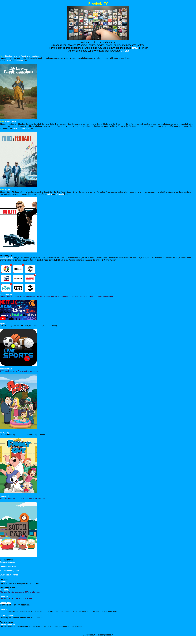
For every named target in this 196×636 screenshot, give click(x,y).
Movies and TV (6, 294)
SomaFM (3, 609)
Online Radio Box (7, 616)
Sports (2, 323)
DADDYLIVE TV (6, 258)
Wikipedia (19, 60)
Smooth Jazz (5, 603)
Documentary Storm (8, 566)
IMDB (8, 60)
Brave (135, 47)
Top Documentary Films (9, 571)
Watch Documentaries (9, 575)
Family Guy (4, 432)
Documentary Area (7, 562)
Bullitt (7, 190)
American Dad (6, 369)
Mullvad (125, 50)
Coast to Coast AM (7, 624)
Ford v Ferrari (10, 122)
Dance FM (4, 596)
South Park (4, 496)
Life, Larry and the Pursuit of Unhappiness (22, 56)
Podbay (3, 581)
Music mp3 (4, 590)
